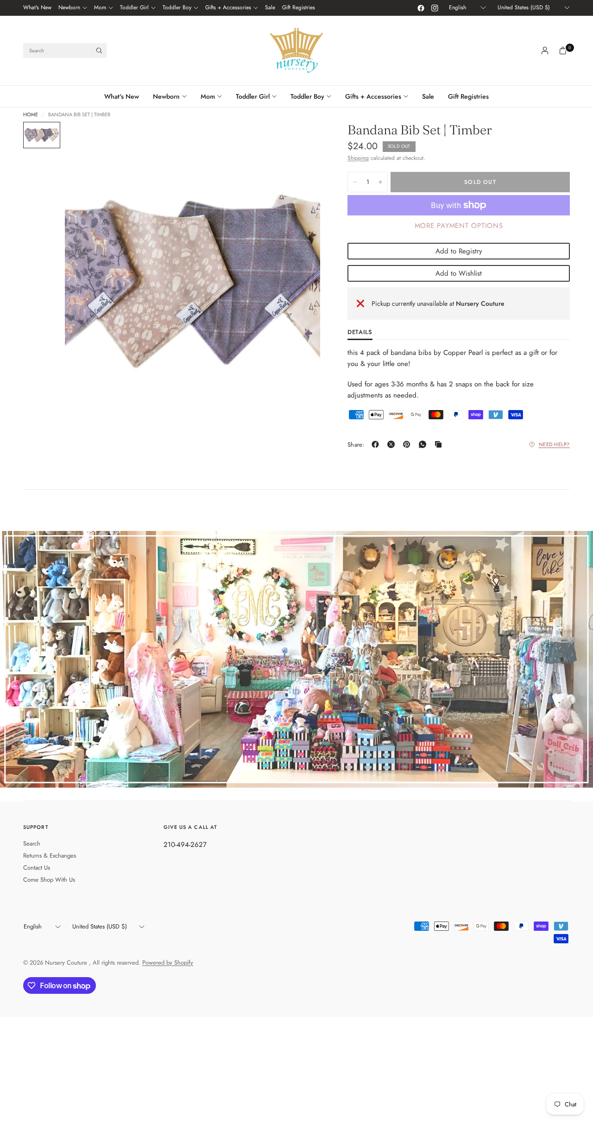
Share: (356, 445)
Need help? (554, 444)
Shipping (358, 158)
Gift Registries (298, 7)
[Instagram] (435, 8)
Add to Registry (458, 251)
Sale (270, 7)
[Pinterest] (408, 444)
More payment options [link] (459, 225)
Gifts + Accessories (228, 7)
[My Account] (544, 50)
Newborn (69, 7)
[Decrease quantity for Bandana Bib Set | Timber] (355, 182)
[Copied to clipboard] (440, 444)
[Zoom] (300, 141)
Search (31, 843)
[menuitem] (37, 8)
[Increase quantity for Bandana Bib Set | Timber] (380, 182)
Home (30, 114)
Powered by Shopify (167, 962)
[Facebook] (421, 8)
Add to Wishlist (458, 273)
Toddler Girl (134, 7)
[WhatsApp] (424, 444)
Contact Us (36, 867)
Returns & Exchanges (49, 855)
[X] (392, 444)
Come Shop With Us (49, 879)
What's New (37, 7)
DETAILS (359, 332)
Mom (100, 7)
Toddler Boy (177, 7)
